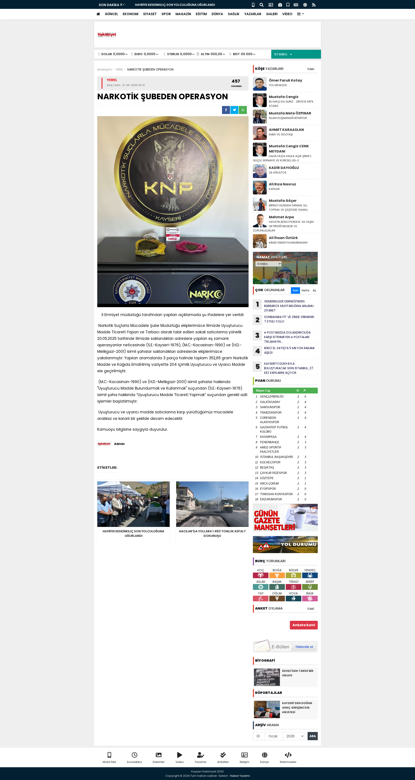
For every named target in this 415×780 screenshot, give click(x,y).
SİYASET (150, 14)
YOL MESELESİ (278, 85)
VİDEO (287, 14)
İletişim (244, 762)
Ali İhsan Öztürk (283, 237)
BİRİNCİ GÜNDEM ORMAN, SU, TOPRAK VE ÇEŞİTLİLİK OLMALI (288, 207)
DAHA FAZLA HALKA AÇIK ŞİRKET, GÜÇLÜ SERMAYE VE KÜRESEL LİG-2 (282, 158)
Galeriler (159, 762)
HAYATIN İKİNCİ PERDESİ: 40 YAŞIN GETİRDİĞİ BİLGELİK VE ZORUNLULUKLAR (283, 226)
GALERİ (272, 14)
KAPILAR (274, 189)
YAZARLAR (252, 14)
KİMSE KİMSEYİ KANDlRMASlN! (288, 243)
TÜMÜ (310, 69)
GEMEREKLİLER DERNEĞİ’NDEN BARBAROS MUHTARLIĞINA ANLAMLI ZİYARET (285, 306)
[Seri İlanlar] (288, 4)
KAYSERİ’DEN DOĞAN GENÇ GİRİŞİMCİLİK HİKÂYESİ (297, 707)
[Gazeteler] (296, 4)
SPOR (166, 14)
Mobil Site (109, 762)
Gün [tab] (295, 290)
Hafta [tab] (305, 290)
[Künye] (305, 4)
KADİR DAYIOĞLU (284, 167)
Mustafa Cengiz (283, 96)
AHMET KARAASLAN (286, 129)
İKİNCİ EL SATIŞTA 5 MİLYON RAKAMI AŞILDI (284, 351)
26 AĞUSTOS (277, 172)
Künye (264, 762)
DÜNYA (217, 14)
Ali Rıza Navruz (282, 184)
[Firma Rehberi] (280, 4)
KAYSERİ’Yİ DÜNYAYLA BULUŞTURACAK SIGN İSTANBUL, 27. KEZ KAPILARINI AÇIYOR (284, 368)
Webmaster (288, 762)
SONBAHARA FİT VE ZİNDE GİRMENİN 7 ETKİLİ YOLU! (284, 320)
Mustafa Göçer (283, 200)
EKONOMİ (130, 14)
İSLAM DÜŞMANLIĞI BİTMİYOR (288, 118)
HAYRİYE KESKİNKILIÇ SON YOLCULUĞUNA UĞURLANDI (171, 5)
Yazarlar (200, 762)
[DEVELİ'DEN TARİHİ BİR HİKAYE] (267, 677)
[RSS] (314, 4)
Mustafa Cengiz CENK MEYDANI (289, 149)
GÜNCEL (111, 14)
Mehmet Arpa (281, 217)
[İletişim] (271, 4)
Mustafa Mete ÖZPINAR (290, 113)
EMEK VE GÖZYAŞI (281, 134)
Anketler (223, 762)
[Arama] (261, 4)
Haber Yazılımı (240, 776)
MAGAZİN (183, 14)
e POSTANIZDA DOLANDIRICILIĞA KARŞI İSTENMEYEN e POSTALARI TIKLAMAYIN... (283, 337)
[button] (300, 14)
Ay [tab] (314, 290)
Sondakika (134, 762)
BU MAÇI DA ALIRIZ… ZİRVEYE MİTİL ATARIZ (291, 104)
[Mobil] (253, 4)
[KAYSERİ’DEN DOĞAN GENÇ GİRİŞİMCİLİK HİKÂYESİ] (267, 709)
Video (180, 762)
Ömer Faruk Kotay (285, 80)
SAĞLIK (233, 14)
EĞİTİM (201, 14)
